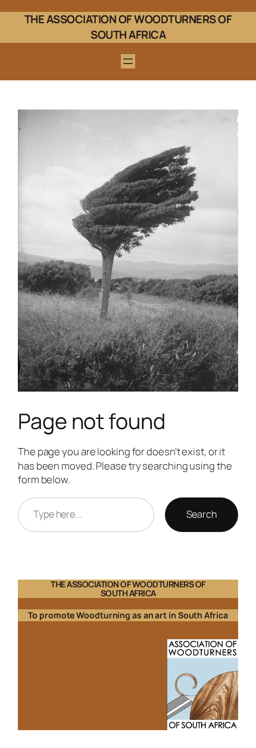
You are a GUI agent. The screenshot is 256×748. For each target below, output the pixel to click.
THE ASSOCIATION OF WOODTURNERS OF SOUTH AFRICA (128, 26)
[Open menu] (128, 61)
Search (201, 514)
